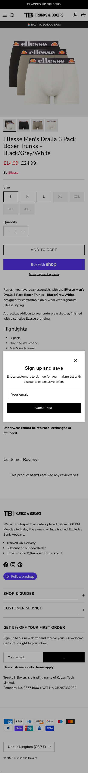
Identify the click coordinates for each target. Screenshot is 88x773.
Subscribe (44, 408)
